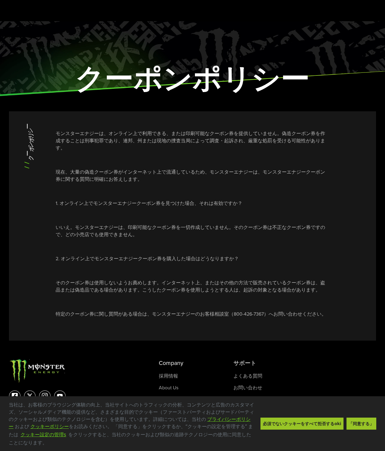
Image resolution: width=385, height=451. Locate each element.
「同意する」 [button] (361, 423)
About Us (168, 387)
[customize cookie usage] (52, 444)
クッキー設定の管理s (43, 434)
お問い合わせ (247, 387)
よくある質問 (247, 375)
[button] (49, 443)
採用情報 (168, 375)
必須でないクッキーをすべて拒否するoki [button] (302, 423)
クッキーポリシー (49, 426)
